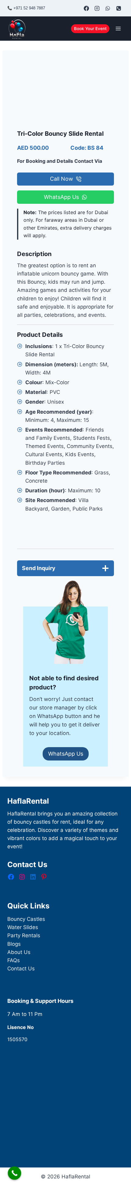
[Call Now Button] (14, 1173)
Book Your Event (90, 28)
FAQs (13, 960)
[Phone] (118, 8)
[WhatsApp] (108, 8)
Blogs (14, 944)
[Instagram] (97, 8)
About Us (18, 952)
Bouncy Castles (26, 919)
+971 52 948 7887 (29, 8)
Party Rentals (23, 935)
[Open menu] (118, 28)
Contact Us (21, 969)
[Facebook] (86, 8)
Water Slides (22, 927)
